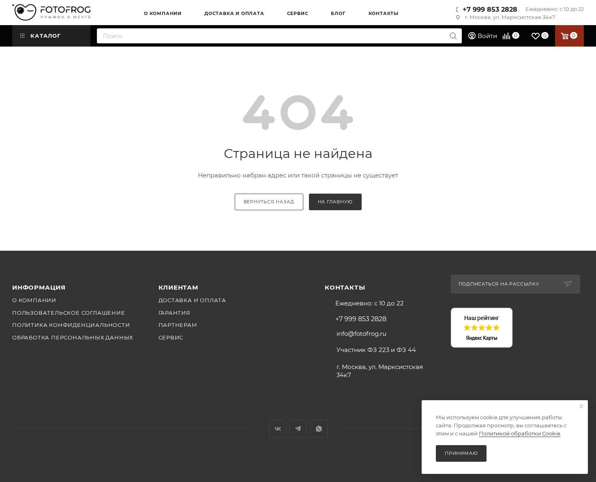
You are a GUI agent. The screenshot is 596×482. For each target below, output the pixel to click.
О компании (34, 300)
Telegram (298, 428)
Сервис (171, 337)
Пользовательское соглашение (68, 312)
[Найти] (453, 35)
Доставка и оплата (193, 300)
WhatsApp (319, 428)
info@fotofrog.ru (361, 333)
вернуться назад (269, 202)
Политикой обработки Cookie (519, 433)
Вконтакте (277, 428)
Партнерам (178, 325)
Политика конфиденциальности (71, 325)
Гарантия (175, 312)
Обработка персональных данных (72, 337)
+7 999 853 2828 (490, 9)
